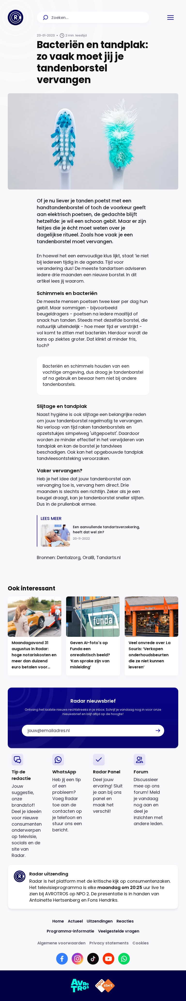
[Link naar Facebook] (62, 959)
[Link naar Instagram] (77, 959)
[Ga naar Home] (15, 17)
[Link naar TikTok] (93, 959)
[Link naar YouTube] (108, 959)
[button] (170, 17)
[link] (28, 806)
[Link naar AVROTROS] (80, 985)
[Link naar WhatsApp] (124, 959)
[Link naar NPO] (105, 985)
